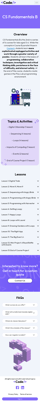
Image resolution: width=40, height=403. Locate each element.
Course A (11, 48)
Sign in (20, 399)
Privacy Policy (13, 394)
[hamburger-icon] (36, 2)
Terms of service (26, 394)
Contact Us (20, 280)
